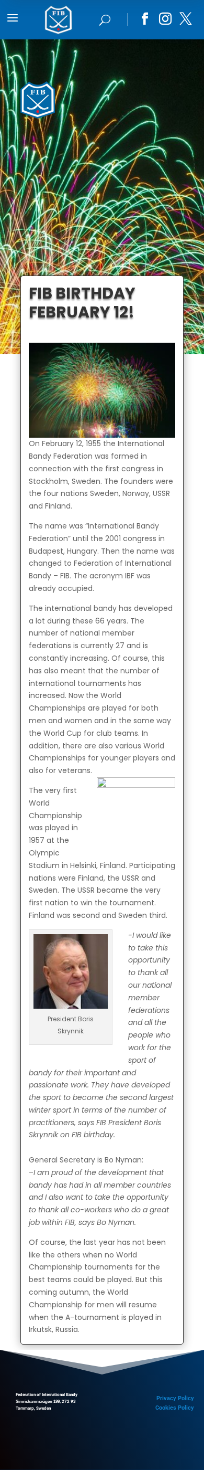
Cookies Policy (174, 1407)
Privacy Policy (175, 1398)
